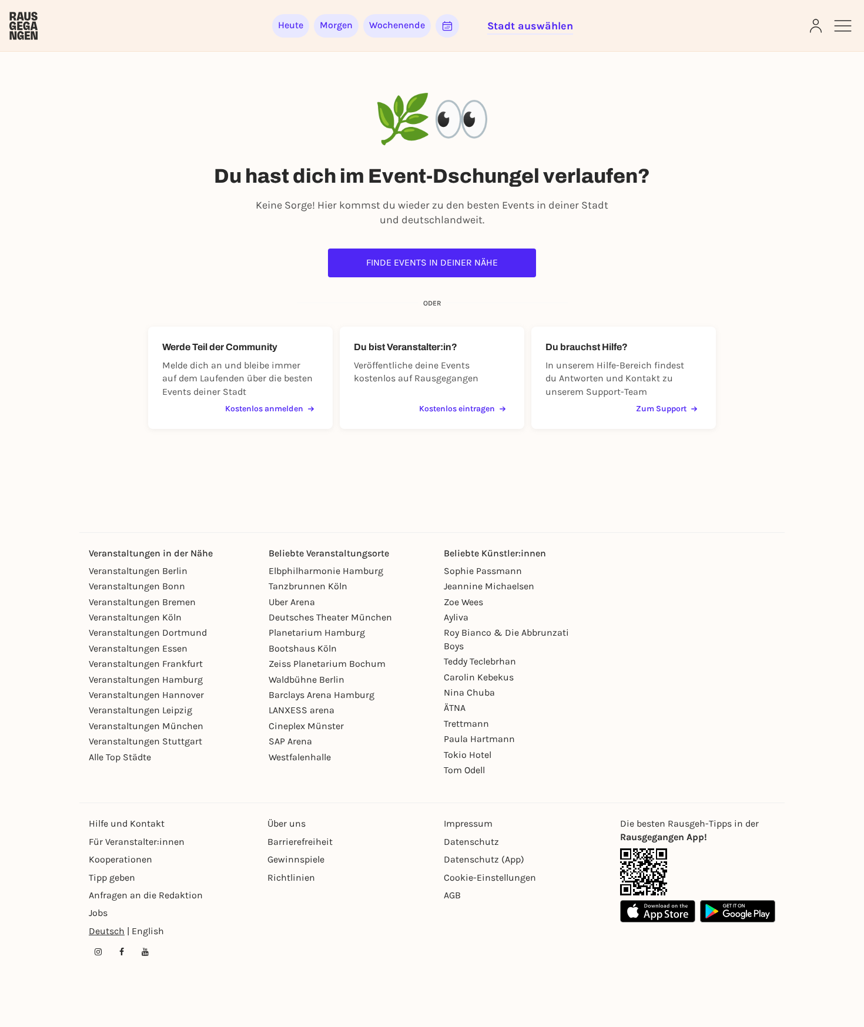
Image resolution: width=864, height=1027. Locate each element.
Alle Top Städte (120, 757)
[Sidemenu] (843, 26)
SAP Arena (290, 741)
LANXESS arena (301, 710)
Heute (290, 25)
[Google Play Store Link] (737, 911)
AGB (452, 895)
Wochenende (397, 25)
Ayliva (456, 617)
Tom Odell (464, 770)
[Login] (816, 26)
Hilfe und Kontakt (127, 823)
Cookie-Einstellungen (490, 877)
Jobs (98, 912)
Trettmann (466, 723)
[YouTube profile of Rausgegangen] (145, 951)
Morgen (336, 25)
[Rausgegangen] (23, 26)
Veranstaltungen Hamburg (146, 679)
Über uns (286, 823)
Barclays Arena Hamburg (321, 694)
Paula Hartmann (479, 738)
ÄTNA (455, 707)
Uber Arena (292, 602)
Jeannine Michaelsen (489, 586)
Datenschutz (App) (484, 859)
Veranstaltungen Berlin (138, 570)
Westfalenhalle (300, 757)
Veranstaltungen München (146, 725)
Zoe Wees (463, 602)
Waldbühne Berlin (306, 679)
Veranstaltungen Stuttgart (145, 741)
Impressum (468, 823)
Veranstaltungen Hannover (146, 694)
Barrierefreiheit (300, 841)
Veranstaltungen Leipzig (140, 710)
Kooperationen (120, 859)
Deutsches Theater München (330, 617)
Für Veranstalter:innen (137, 841)
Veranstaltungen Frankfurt (146, 663)
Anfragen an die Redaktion (146, 895)
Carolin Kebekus (479, 677)
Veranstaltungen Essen (138, 648)
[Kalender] (447, 26)
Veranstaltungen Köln (135, 617)
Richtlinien (291, 877)
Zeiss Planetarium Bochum (327, 663)
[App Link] (643, 871)
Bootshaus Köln (303, 648)
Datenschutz (471, 841)
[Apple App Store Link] (657, 911)
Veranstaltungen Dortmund (148, 632)
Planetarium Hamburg (317, 632)
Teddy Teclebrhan (480, 661)
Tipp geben (112, 877)
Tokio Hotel (467, 754)
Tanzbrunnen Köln (308, 586)
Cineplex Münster (306, 725)
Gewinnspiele (295, 859)
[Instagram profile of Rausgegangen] (98, 951)
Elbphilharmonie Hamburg (326, 570)
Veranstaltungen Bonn (137, 586)
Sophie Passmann (483, 570)
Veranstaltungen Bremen (142, 602)
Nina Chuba (469, 692)
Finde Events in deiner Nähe (432, 262)
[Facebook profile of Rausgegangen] (121, 951)
